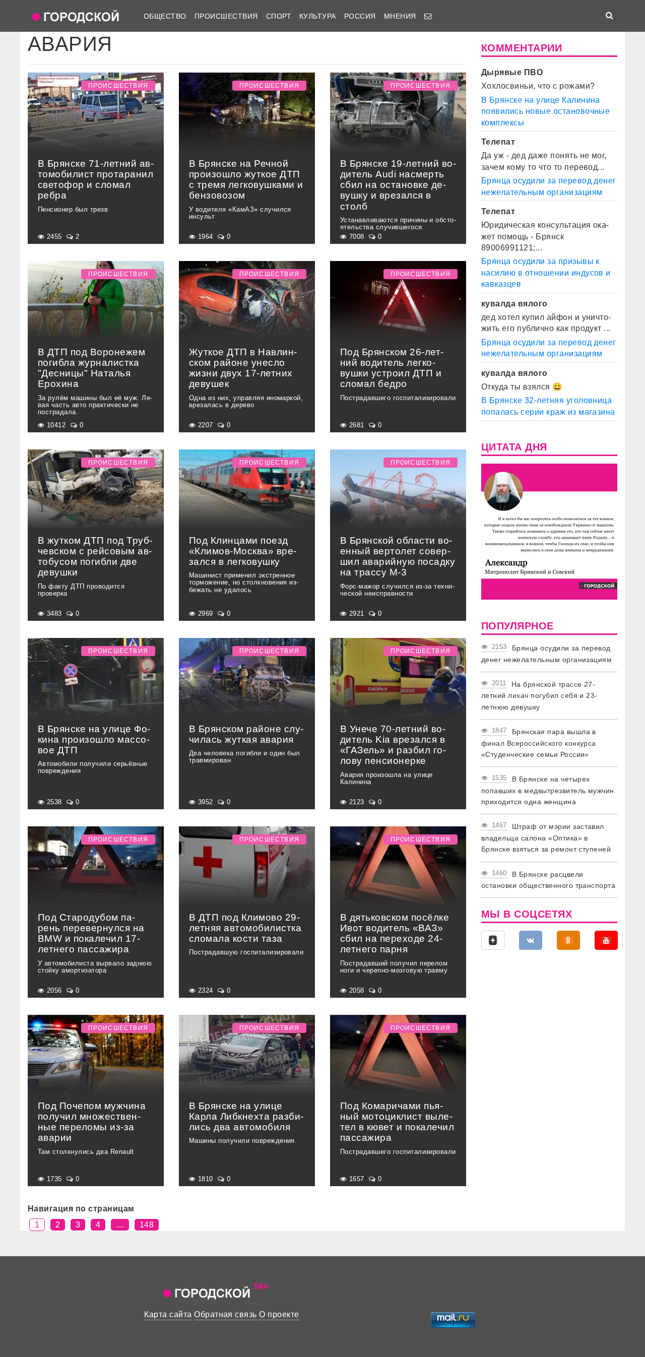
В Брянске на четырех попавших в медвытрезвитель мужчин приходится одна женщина (547, 790)
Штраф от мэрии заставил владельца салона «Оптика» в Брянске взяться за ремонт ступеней (546, 837)
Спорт (278, 16)
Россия (360, 16)
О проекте (279, 1314)
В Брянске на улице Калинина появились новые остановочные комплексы (545, 111)
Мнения (400, 16)
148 (147, 1224)
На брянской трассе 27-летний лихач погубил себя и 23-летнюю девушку (539, 695)
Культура (317, 16)
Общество (165, 16)
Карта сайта (167, 1314)
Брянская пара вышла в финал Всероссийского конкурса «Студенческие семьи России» (538, 743)
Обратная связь (225, 1314)
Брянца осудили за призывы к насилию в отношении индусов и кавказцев (546, 272)
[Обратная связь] (427, 16)
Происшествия (226, 16)
